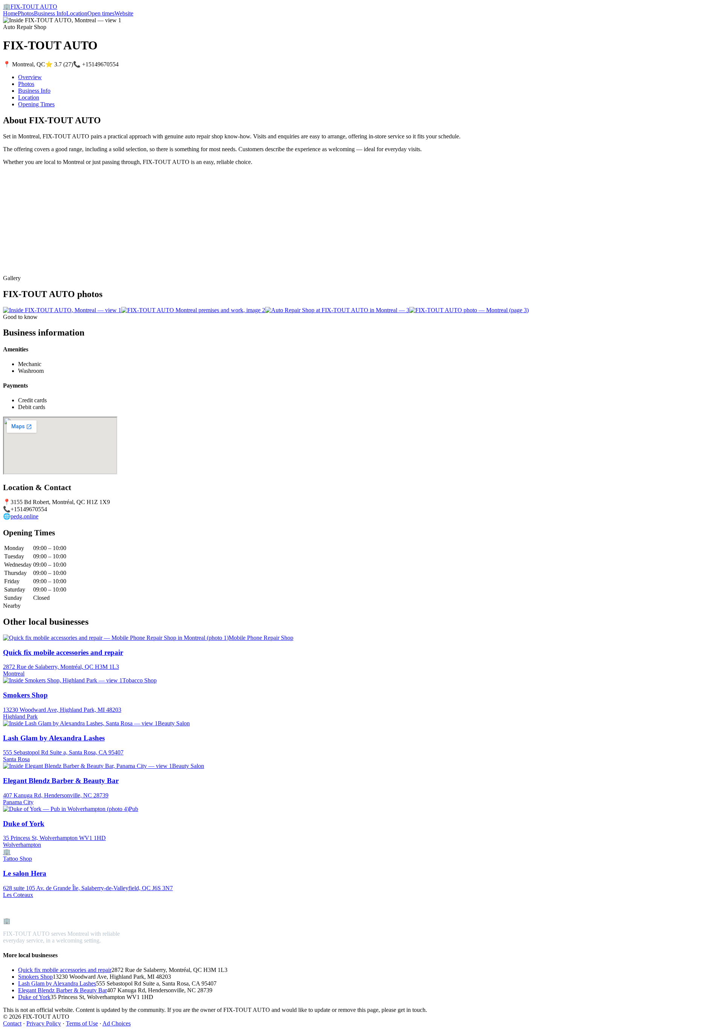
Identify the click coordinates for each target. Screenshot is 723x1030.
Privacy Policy (43, 1023)
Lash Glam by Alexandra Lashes (57, 983)
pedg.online (24, 516)
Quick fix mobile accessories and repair (64, 970)
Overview (30, 77)
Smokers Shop (35, 976)
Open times (100, 13)
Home (10, 13)
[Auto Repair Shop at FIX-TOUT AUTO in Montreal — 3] (337, 310)
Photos (26, 13)
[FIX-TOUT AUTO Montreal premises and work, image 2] (193, 310)
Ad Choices (116, 1023)
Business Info (50, 13)
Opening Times (36, 104)
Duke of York (34, 997)
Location (76, 13)
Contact (12, 1023)
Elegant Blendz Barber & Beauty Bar (62, 990)
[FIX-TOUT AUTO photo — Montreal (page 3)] (469, 310)
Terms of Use (82, 1023)
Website (123, 13)
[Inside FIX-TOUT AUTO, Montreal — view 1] (62, 310)
